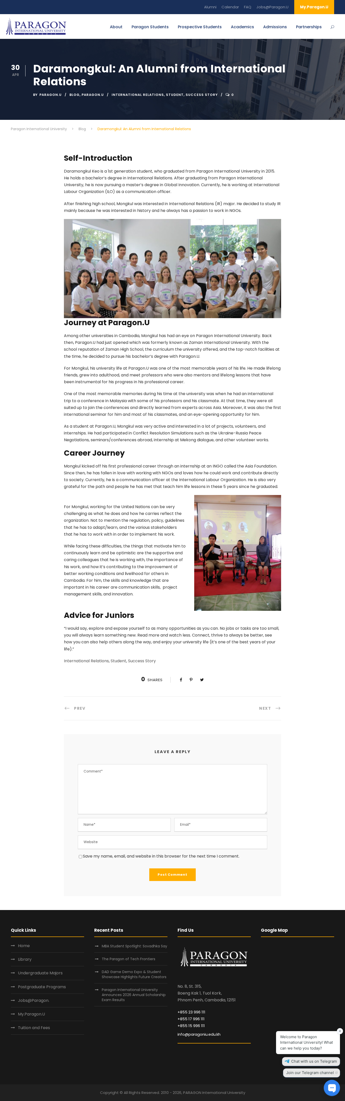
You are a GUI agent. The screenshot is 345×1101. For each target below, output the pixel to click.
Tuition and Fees (34, 1028)
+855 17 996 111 (191, 1019)
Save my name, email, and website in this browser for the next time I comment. (161, 856)
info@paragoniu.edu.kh (199, 1034)
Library (25, 959)
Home (24, 946)
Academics (242, 27)
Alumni (210, 7)
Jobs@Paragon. (33, 1000)
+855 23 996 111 (191, 1012)
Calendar (230, 7)
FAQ (247, 7)
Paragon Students (150, 27)
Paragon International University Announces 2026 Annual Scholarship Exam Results (134, 994)
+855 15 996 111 (191, 1025)
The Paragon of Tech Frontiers (129, 958)
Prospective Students (200, 27)
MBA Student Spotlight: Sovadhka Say (134, 946)
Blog (74, 94)
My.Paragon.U (314, 7)
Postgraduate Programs (42, 987)
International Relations (138, 94)
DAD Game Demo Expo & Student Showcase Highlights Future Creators (134, 974)
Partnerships (309, 27)
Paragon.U (50, 94)
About (116, 27)
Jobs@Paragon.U (272, 7)
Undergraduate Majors (40, 973)
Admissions (275, 27)
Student (175, 94)
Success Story (202, 94)
